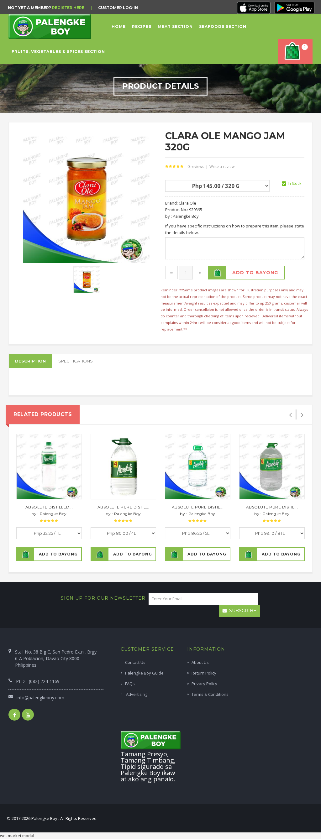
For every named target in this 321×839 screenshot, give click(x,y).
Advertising (136, 694)
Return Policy (204, 673)
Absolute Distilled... (49, 507)
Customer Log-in (118, 7)
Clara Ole (187, 203)
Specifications (75, 360)
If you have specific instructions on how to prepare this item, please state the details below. (234, 229)
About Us (200, 662)
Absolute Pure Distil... (123, 507)
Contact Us (135, 662)
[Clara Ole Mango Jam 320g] (86, 279)
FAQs (130, 683)
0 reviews (195, 166)
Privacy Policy (204, 683)
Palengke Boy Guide (144, 673)
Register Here (68, 7)
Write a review (221, 166)
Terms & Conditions (210, 694)
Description (30, 360)
